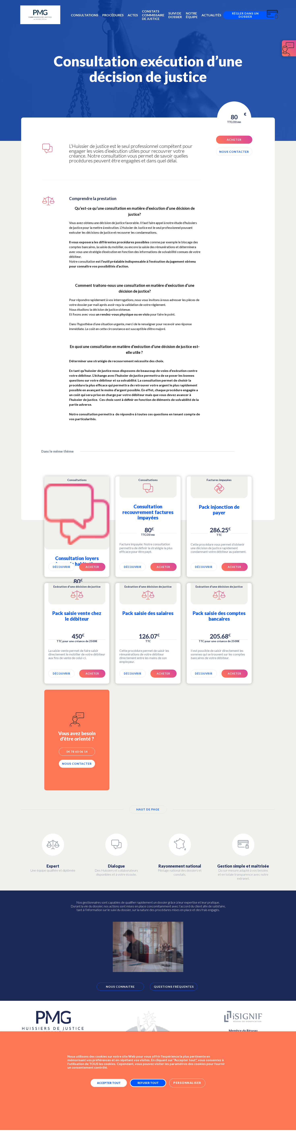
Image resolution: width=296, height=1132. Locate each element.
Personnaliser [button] (187, 1083)
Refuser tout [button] (148, 1083)
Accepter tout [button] (109, 1083)
